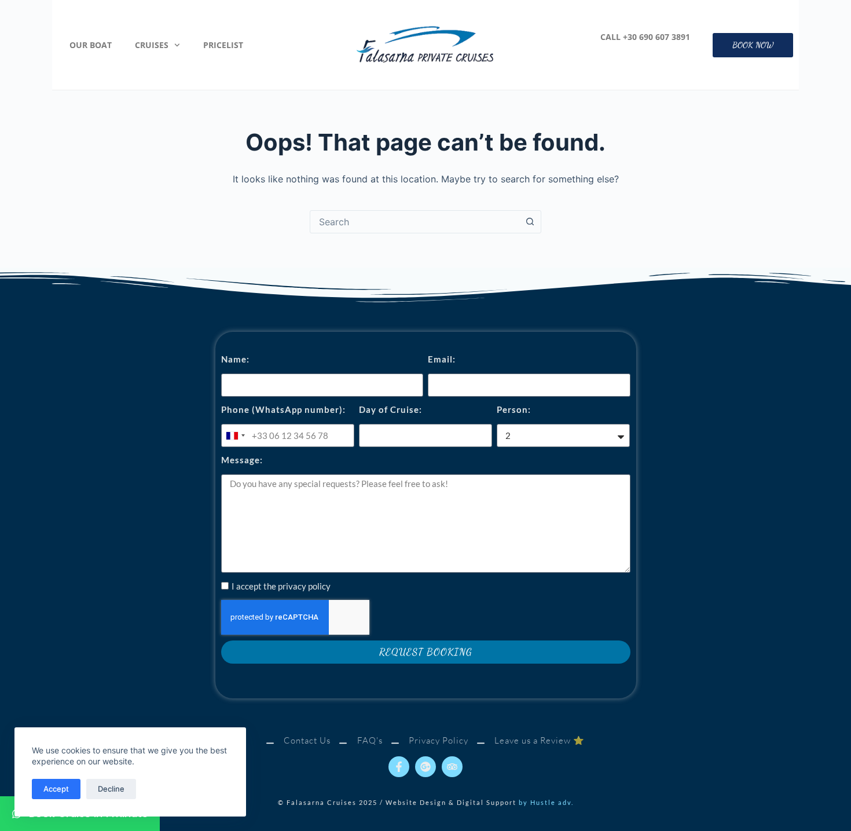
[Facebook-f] (398, 766)
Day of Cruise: (390, 409)
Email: (442, 359)
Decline (111, 788)
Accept (56, 788)
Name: (235, 359)
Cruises (151, 44)
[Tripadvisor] (452, 766)
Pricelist (223, 44)
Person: (514, 409)
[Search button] (530, 222)
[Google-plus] (425, 766)
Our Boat (90, 44)
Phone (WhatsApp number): (283, 409)
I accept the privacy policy (281, 586)
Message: (242, 460)
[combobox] (414, 221)
